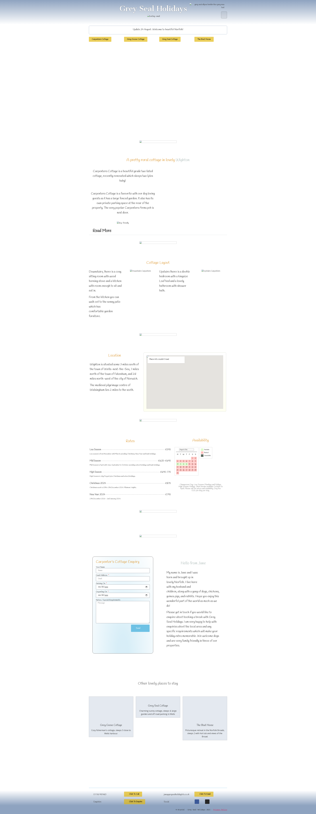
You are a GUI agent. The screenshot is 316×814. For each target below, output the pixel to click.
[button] (224, 14)
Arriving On (101, 583)
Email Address (102, 575)
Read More (102, 230)
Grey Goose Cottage (111, 725)
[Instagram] (207, 801)
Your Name (100, 567)
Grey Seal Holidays (153, 8)
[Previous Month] (177, 449)
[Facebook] (197, 801)
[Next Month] (196, 449)
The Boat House (204, 725)
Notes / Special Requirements (108, 600)
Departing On (101, 592)
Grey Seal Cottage (158, 706)
